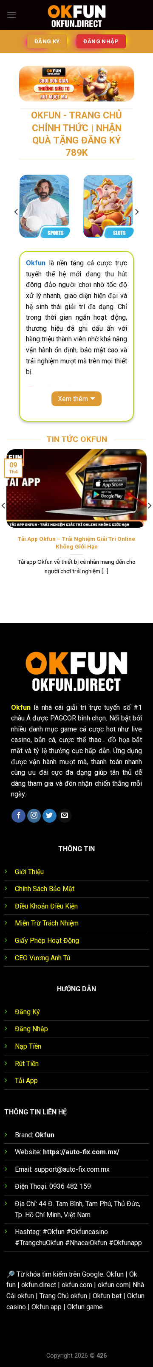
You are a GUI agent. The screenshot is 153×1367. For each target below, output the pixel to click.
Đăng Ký (27, 1012)
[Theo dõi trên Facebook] (18, 816)
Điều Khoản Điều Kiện (46, 906)
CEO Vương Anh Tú (42, 958)
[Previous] (16, 212)
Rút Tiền (27, 1064)
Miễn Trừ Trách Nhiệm (47, 923)
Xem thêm (73, 399)
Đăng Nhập (31, 1029)
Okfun (21, 707)
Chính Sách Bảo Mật (44, 889)
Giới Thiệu (29, 872)
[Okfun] (76, 15)
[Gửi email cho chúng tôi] (65, 816)
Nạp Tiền (28, 1046)
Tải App (26, 1081)
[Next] (136, 212)
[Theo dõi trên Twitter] (49, 816)
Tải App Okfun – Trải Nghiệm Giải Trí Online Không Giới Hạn (76, 542)
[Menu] (11, 14)
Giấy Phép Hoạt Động (47, 941)
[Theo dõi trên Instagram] (34, 816)
